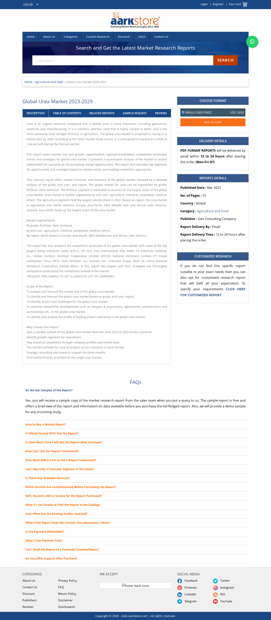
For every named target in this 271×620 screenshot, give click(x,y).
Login (204, 4)
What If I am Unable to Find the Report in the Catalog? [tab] (62, 505)
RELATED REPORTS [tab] (101, 113)
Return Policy (67, 594)
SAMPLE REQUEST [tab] (135, 113)
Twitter (224, 580)
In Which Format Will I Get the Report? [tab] (52, 433)
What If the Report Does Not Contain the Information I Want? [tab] (67, 523)
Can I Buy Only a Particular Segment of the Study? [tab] (59, 469)
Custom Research (98, 37)
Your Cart (235, 4)
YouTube (225, 601)
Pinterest (190, 587)
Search (225, 60)
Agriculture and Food (49, 82)
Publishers (29, 600)
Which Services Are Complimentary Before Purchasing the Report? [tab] (70, 487)
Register (218, 4)
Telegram (190, 601)
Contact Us (161, 37)
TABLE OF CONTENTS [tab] (67, 113)
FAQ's (142, 37)
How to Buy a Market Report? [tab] (45, 424)
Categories (71, 37)
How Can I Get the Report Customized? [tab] (52, 451)
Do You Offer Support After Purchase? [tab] (51, 558)
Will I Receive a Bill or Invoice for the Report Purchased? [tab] (63, 496)
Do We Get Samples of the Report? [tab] (49, 390)
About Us (49, 37)
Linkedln (189, 594)
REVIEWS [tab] (161, 113)
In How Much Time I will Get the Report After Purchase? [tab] (63, 442)
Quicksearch (66, 607)
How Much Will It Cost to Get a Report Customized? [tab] (60, 460)
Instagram (226, 587)
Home (31, 37)
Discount (124, 37)
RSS (222, 594)
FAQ (61, 587)
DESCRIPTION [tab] (36, 113)
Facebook (190, 580)
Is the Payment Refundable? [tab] (44, 531)
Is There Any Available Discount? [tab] (47, 478)
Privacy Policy (67, 580)
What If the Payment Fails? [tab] (43, 540)
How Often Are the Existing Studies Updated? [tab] (56, 514)
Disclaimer (65, 600)
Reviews (28, 607)
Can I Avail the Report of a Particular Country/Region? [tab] (62, 549)
